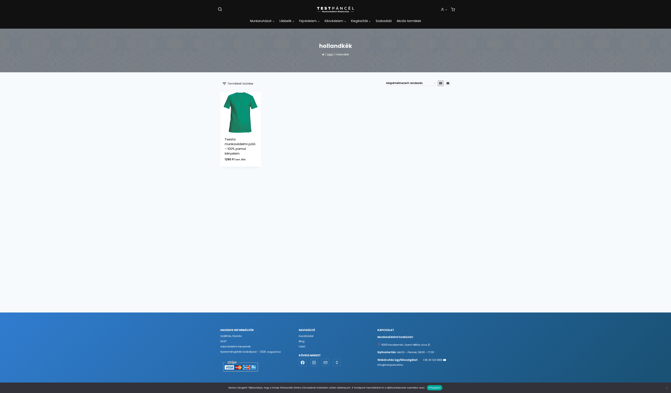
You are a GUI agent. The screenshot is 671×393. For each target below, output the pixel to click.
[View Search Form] (220, 9)
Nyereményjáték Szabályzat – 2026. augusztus (250, 352)
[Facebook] (302, 362)
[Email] (325, 362)
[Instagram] (314, 362)
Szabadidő (384, 21)
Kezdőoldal (306, 336)
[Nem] (666, 388)
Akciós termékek (409, 21)
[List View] (448, 83)
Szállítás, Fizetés (231, 336)
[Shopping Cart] (453, 9)
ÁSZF (223, 341)
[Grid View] (440, 83)
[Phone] (337, 362)
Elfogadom (435, 387)
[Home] (323, 54)
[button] (446, 9)
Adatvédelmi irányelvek (235, 346)
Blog (301, 341)
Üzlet (302, 346)
